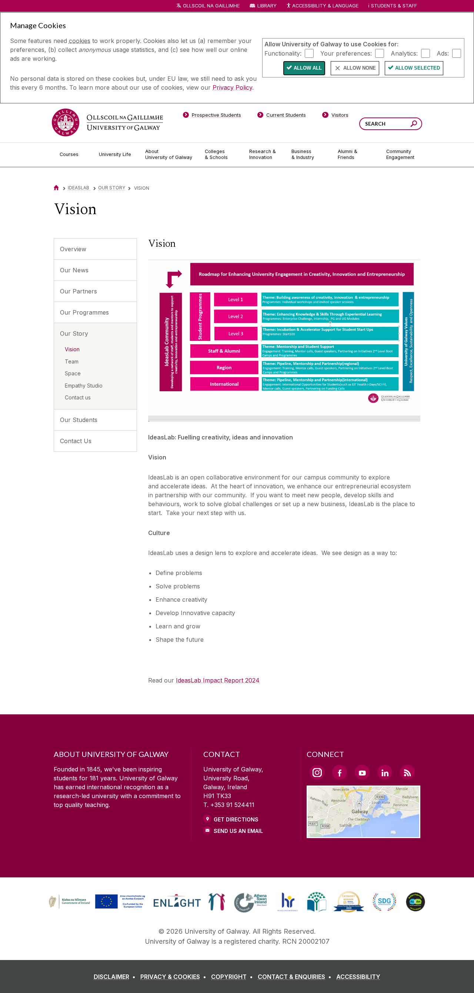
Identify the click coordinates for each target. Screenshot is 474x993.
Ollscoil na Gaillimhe (211, 6)
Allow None (359, 68)
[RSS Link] (407, 772)
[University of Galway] (107, 122)
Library (267, 6)
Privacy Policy (232, 87)
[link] (96, 902)
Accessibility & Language (325, 6)
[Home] (56, 187)
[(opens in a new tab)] (97, 908)
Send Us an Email (238, 831)
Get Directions (236, 819)
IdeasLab (79, 187)
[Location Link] (363, 833)
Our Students (78, 420)
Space (73, 373)
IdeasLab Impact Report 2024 (218, 680)
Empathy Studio (84, 385)
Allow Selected (417, 68)
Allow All (308, 68)
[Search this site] (413, 125)
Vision (72, 349)
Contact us (78, 397)
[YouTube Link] (362, 772)
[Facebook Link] (339, 772)
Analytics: (404, 53)
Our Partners (78, 291)
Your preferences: (346, 53)
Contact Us (75, 441)
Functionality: (282, 53)
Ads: (443, 53)
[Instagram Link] (317, 772)
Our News (74, 270)
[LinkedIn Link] (384, 772)
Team (72, 361)
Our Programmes (84, 312)
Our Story (111, 187)
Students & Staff (394, 6)
